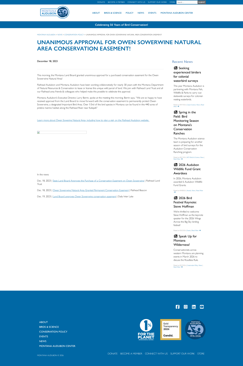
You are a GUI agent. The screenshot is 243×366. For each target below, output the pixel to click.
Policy (129, 13)
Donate (101, 2)
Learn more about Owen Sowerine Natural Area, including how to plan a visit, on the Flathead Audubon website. (93, 120)
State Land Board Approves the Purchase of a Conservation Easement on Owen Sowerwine (98, 180)
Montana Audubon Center (177, 13)
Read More (177, 159)
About (96, 13)
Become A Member (116, 2)
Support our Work (157, 2)
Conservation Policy (192, 265)
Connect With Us (136, 2)
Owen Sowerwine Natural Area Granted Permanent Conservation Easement (91, 190)
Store (172, 2)
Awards (189, 191)
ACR (188, 157)
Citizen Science (191, 105)
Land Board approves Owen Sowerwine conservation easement (84, 196)
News (141, 13)
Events (152, 13)
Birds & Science (113, 13)
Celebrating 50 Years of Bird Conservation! (121, 24)
